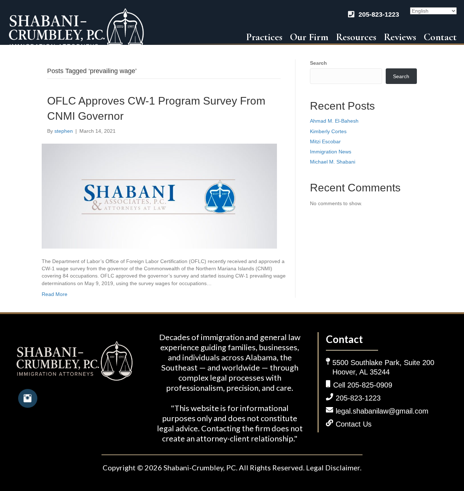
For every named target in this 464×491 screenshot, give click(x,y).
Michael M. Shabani (332, 162)
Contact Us (354, 424)
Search (318, 63)
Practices (264, 37)
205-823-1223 (379, 14)
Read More (54, 294)
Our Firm (309, 37)
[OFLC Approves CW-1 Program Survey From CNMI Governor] (159, 196)
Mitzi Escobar (326, 141)
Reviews (400, 37)
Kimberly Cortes (329, 131)
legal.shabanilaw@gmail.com (382, 411)
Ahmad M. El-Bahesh (334, 121)
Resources (356, 37)
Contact (440, 37)
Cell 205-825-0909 (362, 385)
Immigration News (330, 152)
